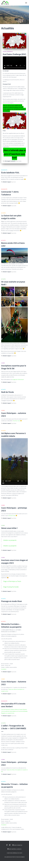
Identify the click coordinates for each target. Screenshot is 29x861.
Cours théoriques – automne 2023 (13, 414)
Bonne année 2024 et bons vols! (13, 244)
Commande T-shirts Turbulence (10, 193)
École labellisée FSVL (10, 172)
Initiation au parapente (9, 540)
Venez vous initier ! (9, 528)
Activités (3, 213)
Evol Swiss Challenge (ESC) (14, 54)
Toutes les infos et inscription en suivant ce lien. (12, 690)
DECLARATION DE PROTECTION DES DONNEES (15, 857)
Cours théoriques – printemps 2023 (14, 509)
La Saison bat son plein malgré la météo (11, 217)
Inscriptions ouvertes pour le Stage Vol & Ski (13, 367)
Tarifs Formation (18, 845)
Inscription (3, 669)
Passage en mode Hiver (11, 601)
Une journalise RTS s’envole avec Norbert (13, 705)
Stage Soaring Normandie (11, 587)
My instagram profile (9, 845)
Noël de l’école (7, 392)
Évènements (10, 51)
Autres (4, 51)
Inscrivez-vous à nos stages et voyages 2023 (14, 561)
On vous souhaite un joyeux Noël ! (13, 283)
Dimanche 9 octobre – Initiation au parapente (11, 625)
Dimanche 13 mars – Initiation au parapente (14, 785)
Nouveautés (4, 170)
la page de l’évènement (18, 379)
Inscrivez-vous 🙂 (17, 421)
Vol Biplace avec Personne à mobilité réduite (13, 434)
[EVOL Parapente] (5, 3)
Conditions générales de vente (14, 853)
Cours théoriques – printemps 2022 (14, 763)
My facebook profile (7, 845)
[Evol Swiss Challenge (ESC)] (14, 41)
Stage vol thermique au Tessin (12, 581)
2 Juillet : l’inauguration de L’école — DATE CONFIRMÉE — (13, 728)
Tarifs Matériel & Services (15, 849)
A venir (3, 363)
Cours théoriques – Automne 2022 (13, 683)
